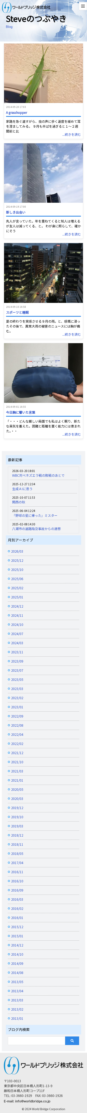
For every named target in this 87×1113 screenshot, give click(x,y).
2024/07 (17, 633)
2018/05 (17, 853)
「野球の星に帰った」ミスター (34, 515)
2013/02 (17, 1009)
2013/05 (17, 981)
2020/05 (17, 789)
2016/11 (17, 871)
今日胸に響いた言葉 (20, 412)
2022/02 (17, 743)
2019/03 (17, 826)
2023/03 (17, 688)
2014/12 (17, 945)
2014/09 (17, 963)
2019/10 (17, 816)
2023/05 (17, 679)
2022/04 (17, 734)
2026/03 (17, 551)
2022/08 (17, 725)
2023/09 (17, 661)
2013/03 (17, 1000)
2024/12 (17, 606)
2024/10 (17, 624)
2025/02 (17, 587)
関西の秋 (18, 502)
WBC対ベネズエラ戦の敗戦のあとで (38, 475)
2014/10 (17, 954)
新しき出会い (15, 212)
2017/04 (17, 862)
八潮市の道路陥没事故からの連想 (36, 528)
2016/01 (17, 917)
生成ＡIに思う (22, 488)
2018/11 (17, 844)
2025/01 (17, 597)
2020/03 (17, 798)
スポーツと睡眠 (17, 312)
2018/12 (17, 835)
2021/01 (17, 780)
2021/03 (17, 771)
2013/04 (17, 990)
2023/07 (17, 670)
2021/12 (17, 752)
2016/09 (17, 890)
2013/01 (17, 1018)
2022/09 (17, 716)
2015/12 (17, 926)
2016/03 (17, 899)
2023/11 (17, 652)
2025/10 (17, 569)
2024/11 (17, 615)
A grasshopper (16, 112)
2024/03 (17, 642)
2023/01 (17, 706)
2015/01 (17, 935)
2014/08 (17, 972)
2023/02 (17, 697)
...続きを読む (71, 134)
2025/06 (17, 578)
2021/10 (17, 761)
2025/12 (17, 560)
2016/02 (17, 908)
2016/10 (17, 881)
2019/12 (17, 807)
